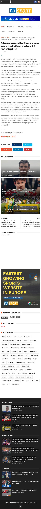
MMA (25, 351)
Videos (20, 31)
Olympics (33, 340)
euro (27, 381)
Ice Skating (27, 359)
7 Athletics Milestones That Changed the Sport (19, 210)
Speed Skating (20, 362)
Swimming (30, 362)
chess (4, 366)
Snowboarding (20, 377)
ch (23, 381)
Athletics (20, 27)
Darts (21, 370)
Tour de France (6, 381)
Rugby (35, 359)
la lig (37, 381)
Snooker (20, 355)
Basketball (5, 348)
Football (10, 27)
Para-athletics (22, 373)
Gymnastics (33, 351)
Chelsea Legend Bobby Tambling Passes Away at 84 (20, 172)
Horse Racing (6, 373)
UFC (3, 351)
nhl (8, 384)
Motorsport (18, 337)
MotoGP (14, 351)
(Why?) (13, 136)
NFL (8, 351)
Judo (3, 362)
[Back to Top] (20, 506)
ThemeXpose (16, 502)
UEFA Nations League (27, 348)
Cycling (13, 355)
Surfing (29, 377)
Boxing (19, 340)
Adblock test (5, 136)
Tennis (3, 31)
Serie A (11, 377)
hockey (13, 359)
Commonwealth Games (9, 370)
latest (3, 327)
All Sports (11, 31)
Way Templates (31, 502)
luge (3, 384)
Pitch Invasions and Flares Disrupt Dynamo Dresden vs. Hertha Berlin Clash (25, 449)
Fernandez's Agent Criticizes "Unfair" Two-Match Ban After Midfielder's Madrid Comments (24, 459)
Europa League (26, 344)
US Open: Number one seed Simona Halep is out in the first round (25, 473)
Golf (27, 355)
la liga (19, 359)
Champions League (8, 340)
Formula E (29, 370)
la (32, 381)
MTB (13, 373)
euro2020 (11, 366)
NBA (20, 351)
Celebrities (25, 366)
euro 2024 (5, 359)
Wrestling (17, 381)
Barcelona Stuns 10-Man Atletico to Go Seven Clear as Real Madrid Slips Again (25, 440)
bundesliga (34, 355)
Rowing (4, 377)
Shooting (10, 362)
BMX (18, 366)
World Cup (5, 355)
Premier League (15, 344)
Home (2, 27)
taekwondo (15, 384)
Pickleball (32, 373)
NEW (8, 37)
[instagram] (39, 2)
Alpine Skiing (15, 348)
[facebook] (35, 2)
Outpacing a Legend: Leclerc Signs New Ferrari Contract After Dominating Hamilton (19, 190)
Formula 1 (29, 27)
